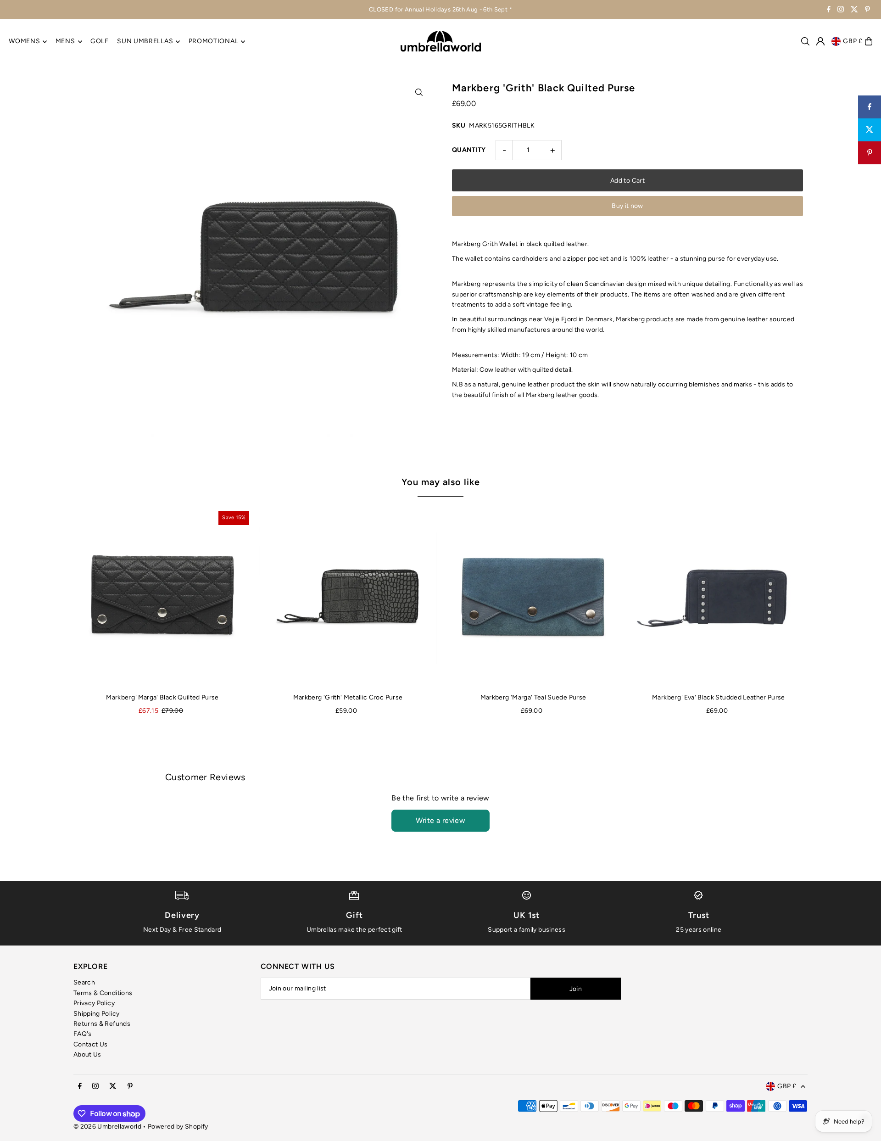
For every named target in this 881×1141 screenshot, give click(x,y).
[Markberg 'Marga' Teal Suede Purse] (533, 598)
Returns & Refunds (101, 1024)
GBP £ (853, 41)
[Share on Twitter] (869, 129)
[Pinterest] (867, 10)
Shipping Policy (96, 1014)
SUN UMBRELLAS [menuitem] (145, 41)
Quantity (469, 150)
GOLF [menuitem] (99, 41)
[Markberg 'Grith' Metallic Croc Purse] (348, 598)
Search (84, 982)
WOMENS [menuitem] (24, 41)
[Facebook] (829, 10)
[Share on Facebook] (869, 106)
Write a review (441, 820)
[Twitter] (854, 10)
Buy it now (627, 206)
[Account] (820, 41)
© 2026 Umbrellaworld (107, 1126)
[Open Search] (805, 41)
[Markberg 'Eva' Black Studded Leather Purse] (719, 598)
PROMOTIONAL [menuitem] (214, 41)
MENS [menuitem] (65, 41)
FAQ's (82, 1034)
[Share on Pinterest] (869, 152)
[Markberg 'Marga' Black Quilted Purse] (162, 598)
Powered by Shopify (178, 1126)
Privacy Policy (94, 1003)
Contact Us (90, 1044)
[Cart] (868, 41)
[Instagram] (840, 10)
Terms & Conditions (102, 993)
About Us (87, 1054)
